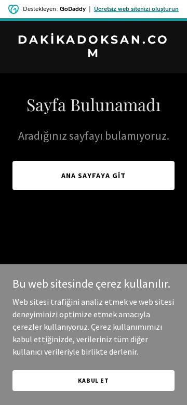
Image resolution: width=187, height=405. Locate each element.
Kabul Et (93, 380)
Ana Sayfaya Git (93, 175)
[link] (93, 54)
